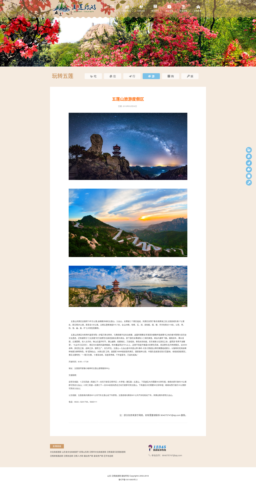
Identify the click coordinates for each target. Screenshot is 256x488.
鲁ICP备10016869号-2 (128, 479)
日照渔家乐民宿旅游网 (116, 451)
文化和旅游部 (55, 451)
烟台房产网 (88, 455)
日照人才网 (78, 455)
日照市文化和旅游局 (97, 451)
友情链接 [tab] (57, 446)
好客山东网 (84, 451)
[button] (2, 33)
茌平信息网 (108, 455)
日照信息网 (68, 455)
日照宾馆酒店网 (56, 455)
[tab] (93, 76)
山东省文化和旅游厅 (70, 451)
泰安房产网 (98, 455)
